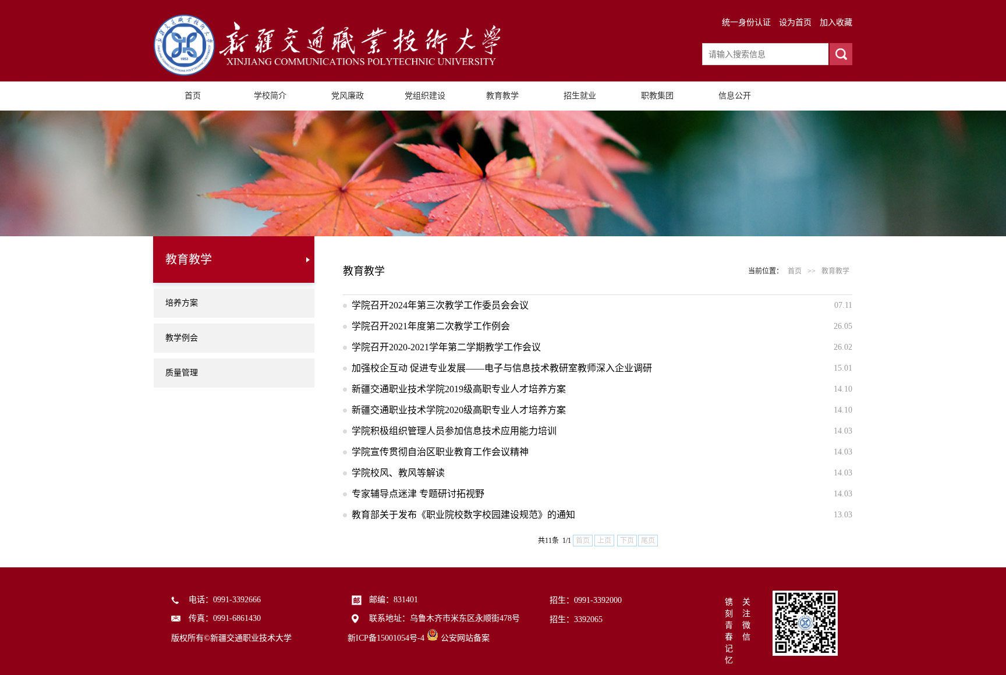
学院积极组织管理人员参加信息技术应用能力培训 (454, 431)
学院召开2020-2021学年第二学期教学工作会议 (446, 347)
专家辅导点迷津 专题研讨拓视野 (418, 494)
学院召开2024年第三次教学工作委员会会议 (440, 305)
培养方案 (181, 303)
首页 (193, 95)
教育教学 (502, 95)
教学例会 (181, 337)
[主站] (328, 73)
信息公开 (734, 95)
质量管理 (181, 372)
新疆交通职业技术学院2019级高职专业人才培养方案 (459, 389)
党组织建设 (425, 95)
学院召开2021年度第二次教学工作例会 (431, 326)
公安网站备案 (465, 638)
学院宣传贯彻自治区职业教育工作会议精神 (440, 452)
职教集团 (657, 95)
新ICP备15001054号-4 (386, 638)
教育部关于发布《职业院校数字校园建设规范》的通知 (463, 515)
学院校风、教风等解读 (398, 473)
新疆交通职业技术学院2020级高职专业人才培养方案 (459, 410)
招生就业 (580, 95)
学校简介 (270, 95)
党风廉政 (347, 95)
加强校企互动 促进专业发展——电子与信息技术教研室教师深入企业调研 (502, 368)
